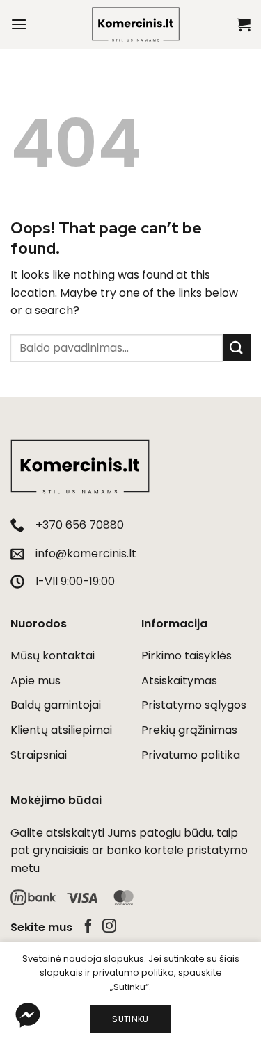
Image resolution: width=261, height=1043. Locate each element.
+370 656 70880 (79, 525)
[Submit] (237, 347)
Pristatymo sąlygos (193, 705)
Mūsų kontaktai (52, 656)
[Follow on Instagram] (109, 927)
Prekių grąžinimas (189, 730)
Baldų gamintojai (55, 705)
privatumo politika (133, 972)
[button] (18, 24)
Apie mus (35, 681)
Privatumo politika (190, 755)
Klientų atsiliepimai (61, 730)
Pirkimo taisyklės (186, 656)
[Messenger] (28, 1015)
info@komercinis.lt (85, 553)
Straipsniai (38, 755)
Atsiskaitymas (179, 681)
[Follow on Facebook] (88, 927)
